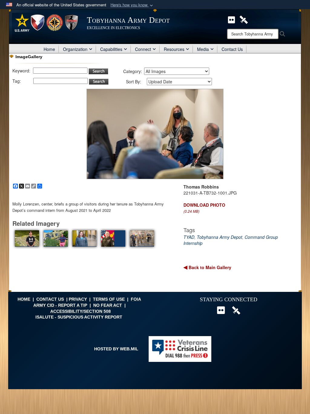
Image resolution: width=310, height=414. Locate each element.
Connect (143, 49)
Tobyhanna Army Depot (219, 237)
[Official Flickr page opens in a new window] (231, 19)
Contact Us (232, 49)
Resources (174, 49)
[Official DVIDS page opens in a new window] (243, 19)
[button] (132, 5)
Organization (75, 49)
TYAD (188, 237)
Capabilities (111, 49)
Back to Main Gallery (209, 267)
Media (203, 49)
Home (49, 49)
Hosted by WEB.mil (116, 348)
